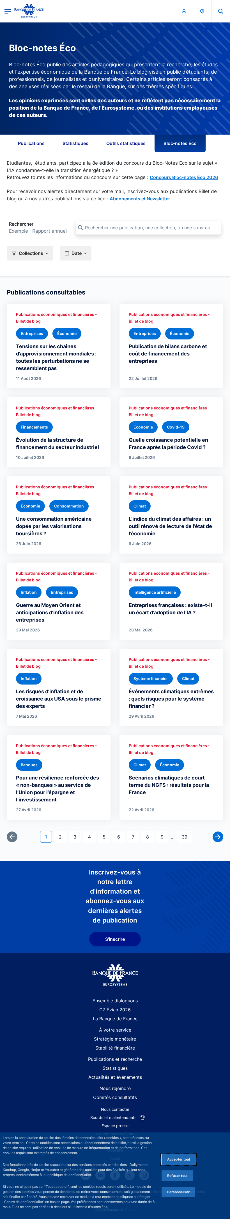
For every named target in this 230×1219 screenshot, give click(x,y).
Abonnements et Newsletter (140, 198)
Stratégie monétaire (115, 1039)
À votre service (115, 1030)
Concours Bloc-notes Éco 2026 (184, 177)
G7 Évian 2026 (115, 1009)
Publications (31, 143)
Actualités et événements (115, 1077)
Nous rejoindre (115, 1088)
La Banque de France (115, 1018)
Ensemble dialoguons (115, 1000)
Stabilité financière (115, 1048)
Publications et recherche (115, 1059)
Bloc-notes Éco (180, 143)
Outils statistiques (126, 143)
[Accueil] (115, 975)
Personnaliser (178, 1192)
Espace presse (115, 1125)
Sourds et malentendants (113, 1117)
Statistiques (75, 143)
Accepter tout (178, 1159)
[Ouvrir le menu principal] (7, 11)
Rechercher (21, 224)
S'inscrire (115, 939)
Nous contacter (115, 1109)
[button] (220, 11)
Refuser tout (177, 1175)
